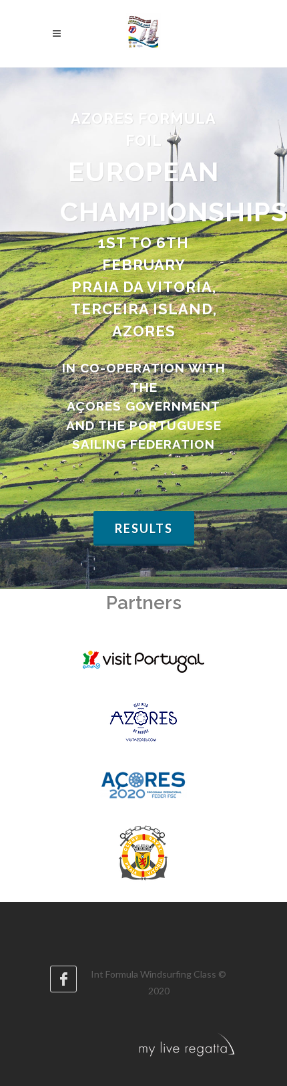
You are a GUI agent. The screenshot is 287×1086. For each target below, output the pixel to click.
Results (144, 528)
